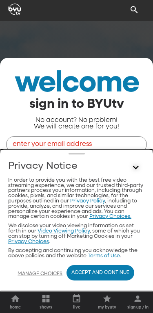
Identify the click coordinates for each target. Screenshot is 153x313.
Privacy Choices (28, 241)
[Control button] (136, 168)
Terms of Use (104, 256)
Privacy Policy (87, 201)
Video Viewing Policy (64, 231)
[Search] (134, 10)
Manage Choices (40, 274)
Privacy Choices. (110, 216)
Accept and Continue (100, 272)
